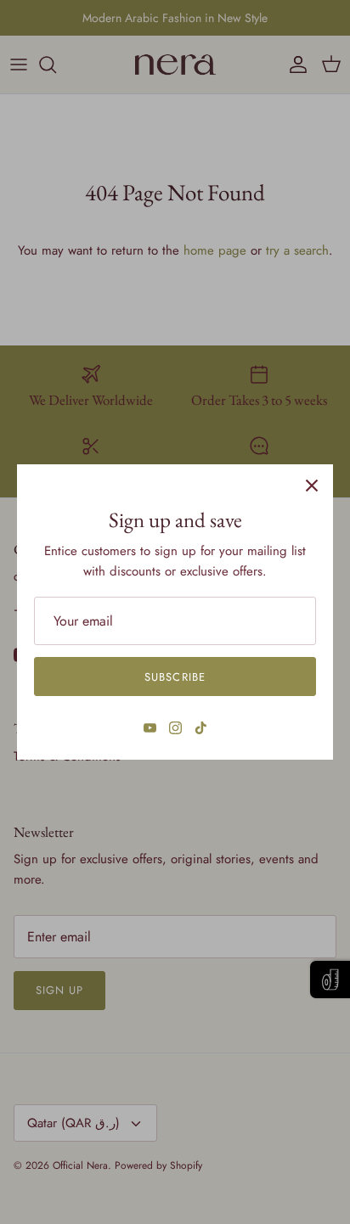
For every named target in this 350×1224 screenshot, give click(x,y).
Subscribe (174, 677)
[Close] (311, 485)
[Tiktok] (201, 727)
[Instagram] (175, 727)
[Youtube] (150, 727)
